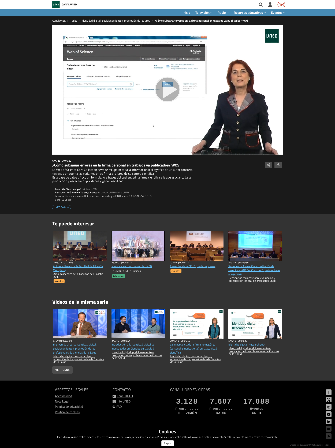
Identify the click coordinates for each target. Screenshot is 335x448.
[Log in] (270, 5)
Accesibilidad (63, 396)
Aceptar (168, 443)
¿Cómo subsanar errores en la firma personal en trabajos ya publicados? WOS (201, 20)
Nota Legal (62, 401)
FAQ (119, 406)
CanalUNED (59, 20)
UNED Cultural (61, 207)
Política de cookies (67, 412)
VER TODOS (62, 370)
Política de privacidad (69, 406)
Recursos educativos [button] (249, 12)
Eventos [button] (277, 12)
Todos (73, 20)
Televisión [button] (202, 12)
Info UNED (124, 401)
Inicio (186, 12)
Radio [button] (222, 12)
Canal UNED (125, 396)
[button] (281, 255)
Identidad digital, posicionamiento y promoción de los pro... (116, 20)
